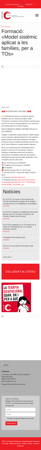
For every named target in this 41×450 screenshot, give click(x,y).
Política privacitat (15, 443)
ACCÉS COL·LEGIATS (12, 4)
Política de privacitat (27, 418)
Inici (2, 26)
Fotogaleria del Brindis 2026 (14, 237)
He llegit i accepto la (20, 418)
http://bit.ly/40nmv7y (18, 177)
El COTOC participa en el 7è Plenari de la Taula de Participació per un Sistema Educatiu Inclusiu (19, 227)
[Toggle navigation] (36, 15)
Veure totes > (7, 257)
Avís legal (5, 443)
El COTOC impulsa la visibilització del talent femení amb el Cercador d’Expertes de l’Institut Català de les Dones (20, 214)
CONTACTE (28, 4)
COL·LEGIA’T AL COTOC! (21, 271)
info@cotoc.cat (11, 381)
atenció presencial (19, 384)
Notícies (7, 26)
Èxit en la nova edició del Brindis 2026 (18, 246)
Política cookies (27, 443)
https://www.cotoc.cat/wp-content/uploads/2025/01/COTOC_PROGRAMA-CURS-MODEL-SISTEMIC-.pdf (18, 182)
